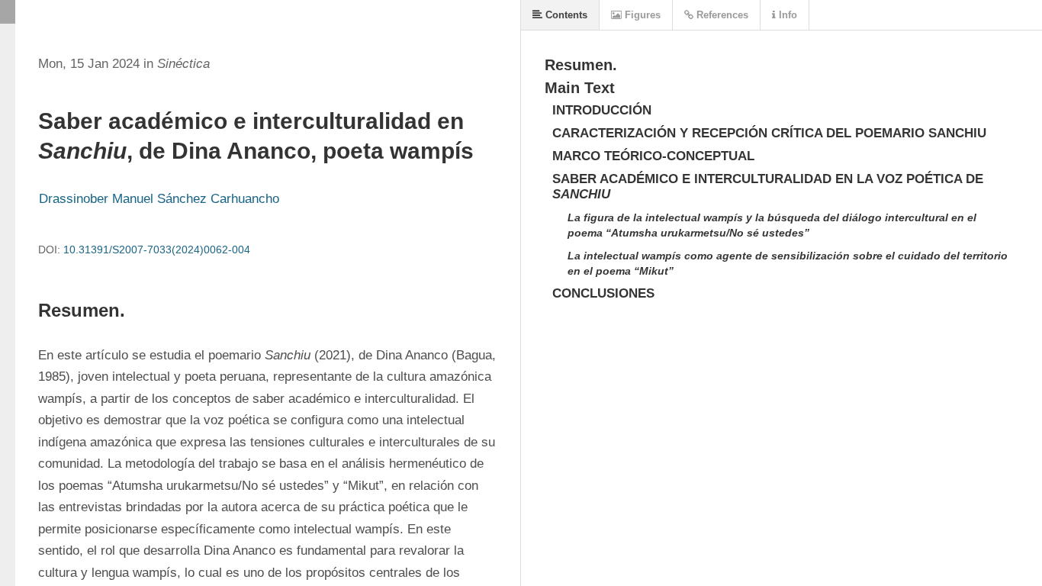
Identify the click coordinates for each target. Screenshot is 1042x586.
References (720, 15)
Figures (641, 15)
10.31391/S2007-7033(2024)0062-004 (156, 249)
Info (786, 15)
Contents (564, 15)
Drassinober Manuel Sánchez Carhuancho (159, 199)
